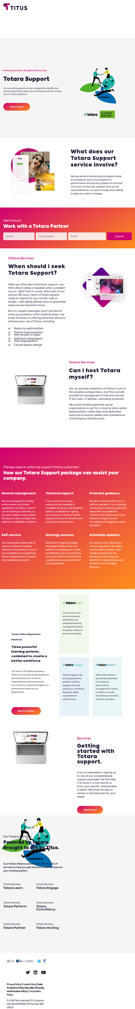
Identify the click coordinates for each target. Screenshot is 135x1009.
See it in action (26, 711)
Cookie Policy (29, 984)
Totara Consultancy (45, 907)
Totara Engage (47, 888)
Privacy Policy (14, 984)
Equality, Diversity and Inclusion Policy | (25, 989)
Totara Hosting (47, 928)
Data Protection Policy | (24, 986)
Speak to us (90, 809)
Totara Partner (14, 928)
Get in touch (16, 106)
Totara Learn (13, 888)
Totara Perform (15, 906)
